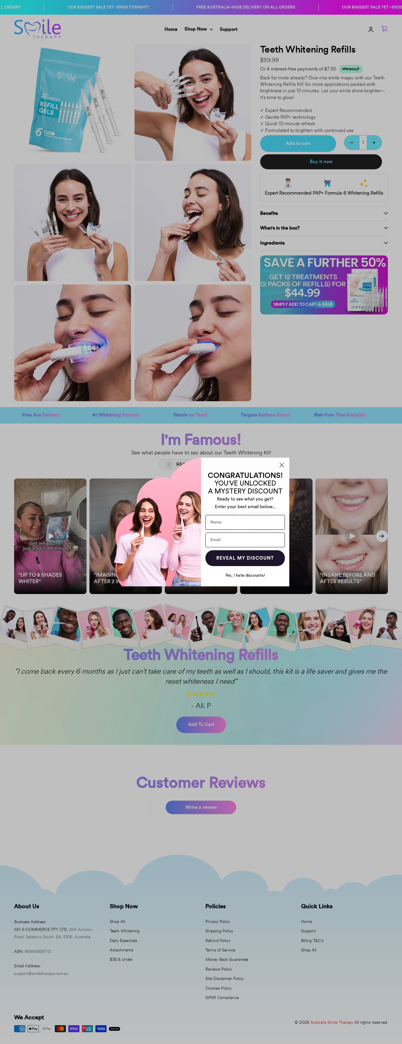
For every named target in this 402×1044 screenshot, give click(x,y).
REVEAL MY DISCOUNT (245, 558)
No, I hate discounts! (245, 575)
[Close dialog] (282, 465)
